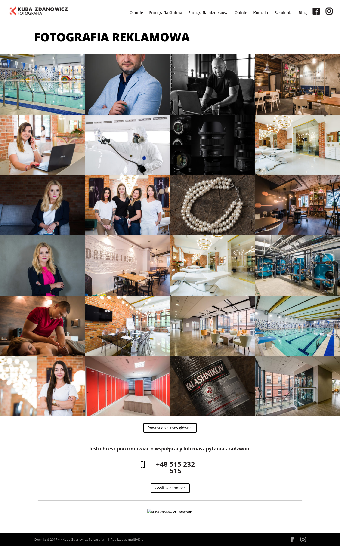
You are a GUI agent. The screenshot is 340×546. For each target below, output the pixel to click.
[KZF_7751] (42, 415)
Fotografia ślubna (165, 13)
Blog (303, 13)
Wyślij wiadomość (170, 487)
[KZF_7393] (212, 294)
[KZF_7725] (127, 234)
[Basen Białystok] (42, 113)
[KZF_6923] (42, 294)
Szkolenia (284, 13)
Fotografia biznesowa (208, 13)
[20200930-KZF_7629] (127, 174)
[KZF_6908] (42, 234)
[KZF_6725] (42, 355)
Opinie (241, 13)
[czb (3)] (212, 113)
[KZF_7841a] (127, 113)
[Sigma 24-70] (212, 174)
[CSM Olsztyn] (212, 355)
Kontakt (261, 13)
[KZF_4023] (127, 294)
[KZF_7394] (127, 355)
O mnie (136, 13)
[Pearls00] (212, 234)
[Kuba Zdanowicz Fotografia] (170, 512)
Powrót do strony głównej (170, 427)
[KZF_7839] (42, 174)
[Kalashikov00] (212, 415)
